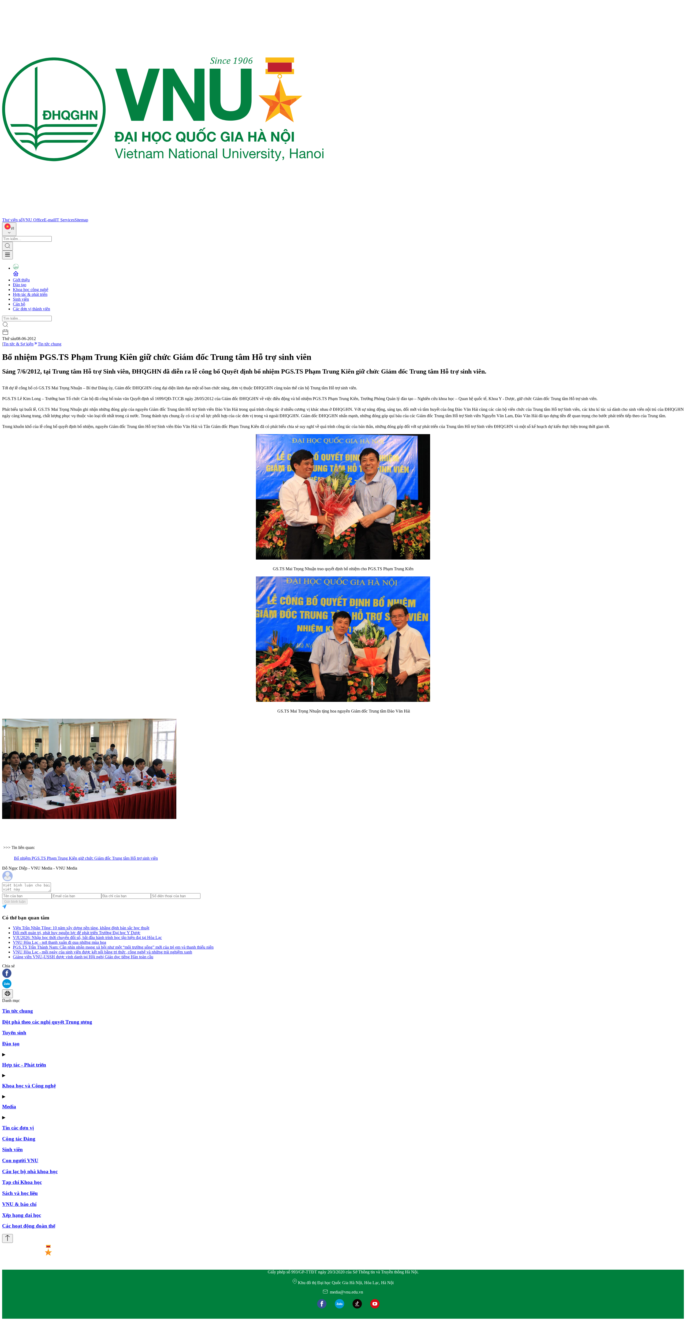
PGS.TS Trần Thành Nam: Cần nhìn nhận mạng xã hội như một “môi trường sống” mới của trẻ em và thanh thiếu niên (113, 947)
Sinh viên (21, 299)
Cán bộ (19, 304)
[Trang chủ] (163, 215)
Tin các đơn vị (18, 1128)
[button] (343, 973)
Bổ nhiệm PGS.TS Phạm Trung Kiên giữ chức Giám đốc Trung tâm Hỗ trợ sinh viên (86, 858)
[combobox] (9, 229)
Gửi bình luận (14, 902)
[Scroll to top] (7, 1238)
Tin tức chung (49, 344)
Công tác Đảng (18, 1139)
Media (9, 1106)
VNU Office (33, 220)
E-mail (49, 220)
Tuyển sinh (14, 1032)
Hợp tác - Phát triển (24, 1065)
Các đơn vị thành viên (31, 309)
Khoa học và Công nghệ (29, 1086)
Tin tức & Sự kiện (18, 344)
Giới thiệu (21, 280)
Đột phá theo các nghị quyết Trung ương (47, 1022)
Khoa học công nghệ (30, 289)
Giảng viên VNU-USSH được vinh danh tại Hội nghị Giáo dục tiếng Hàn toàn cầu (83, 957)
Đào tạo (19, 284)
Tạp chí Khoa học (22, 1182)
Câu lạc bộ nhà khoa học (30, 1171)
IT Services (64, 220)
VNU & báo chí (19, 1204)
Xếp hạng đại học (21, 1215)
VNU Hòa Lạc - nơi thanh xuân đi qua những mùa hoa (59, 942)
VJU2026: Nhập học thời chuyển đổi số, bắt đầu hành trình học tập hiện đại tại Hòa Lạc (87, 937)
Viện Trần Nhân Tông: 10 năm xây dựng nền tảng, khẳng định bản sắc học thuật (81, 928)
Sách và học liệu (20, 1193)
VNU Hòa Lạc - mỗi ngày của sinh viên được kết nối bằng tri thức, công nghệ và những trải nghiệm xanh (102, 952)
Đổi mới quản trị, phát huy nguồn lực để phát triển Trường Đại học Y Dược (76, 932)
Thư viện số (12, 220)
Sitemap (81, 220)
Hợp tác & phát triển (30, 294)
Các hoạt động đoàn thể (28, 1226)
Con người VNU (20, 1160)
